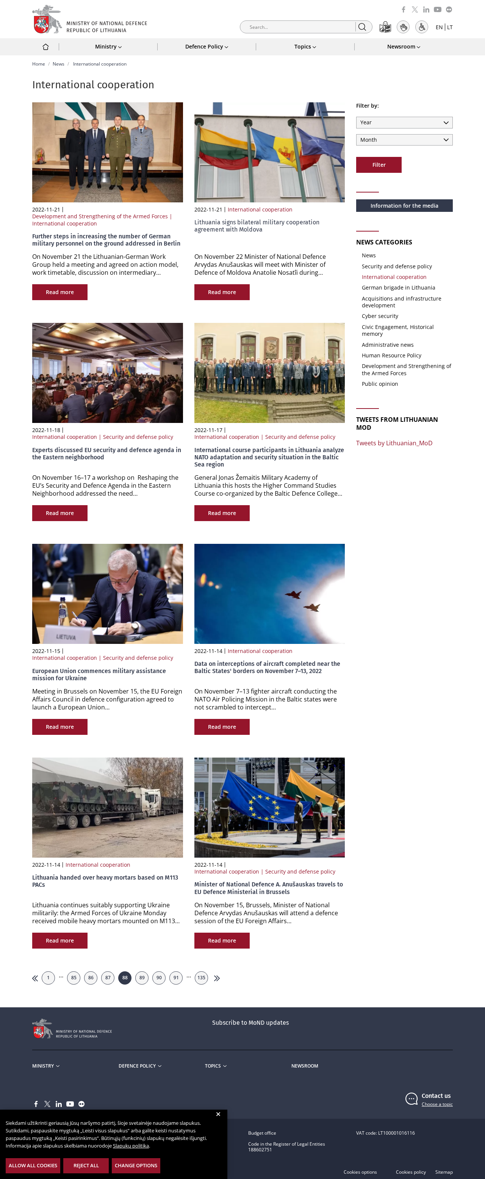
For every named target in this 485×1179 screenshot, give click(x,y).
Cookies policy (411, 1172)
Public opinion (380, 383)
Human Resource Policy (391, 355)
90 (159, 977)
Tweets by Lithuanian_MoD (394, 443)
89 (142, 977)
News (58, 64)
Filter (379, 164)
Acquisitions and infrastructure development (401, 302)
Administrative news (388, 344)
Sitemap (444, 1172)
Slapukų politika (131, 1145)
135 (201, 977)
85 (74, 977)
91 (176, 977)
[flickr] (449, 9)
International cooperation (394, 276)
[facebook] (403, 9)
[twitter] (415, 9)
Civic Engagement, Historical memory (398, 330)
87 (108, 977)
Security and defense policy (397, 266)
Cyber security (380, 315)
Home (38, 64)
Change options (136, 1165)
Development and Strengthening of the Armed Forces (406, 369)
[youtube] (437, 9)
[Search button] (362, 26)
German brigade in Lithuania (398, 287)
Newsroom (304, 1066)
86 (91, 977)
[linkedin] (426, 9)
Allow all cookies (33, 1165)
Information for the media (404, 205)
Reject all (86, 1165)
